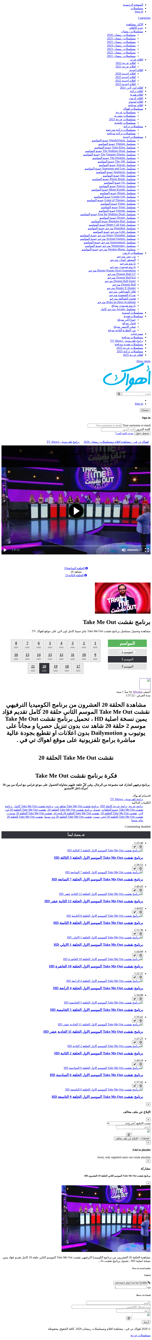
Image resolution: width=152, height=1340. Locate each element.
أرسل (146, 1322)
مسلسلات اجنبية (133, 136)
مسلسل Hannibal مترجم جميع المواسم (112, 228)
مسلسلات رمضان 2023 (121, 49)
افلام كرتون (136, 98)
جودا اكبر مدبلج (126, 319)
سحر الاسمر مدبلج (124, 326)
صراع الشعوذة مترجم (122, 295)
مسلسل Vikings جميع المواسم (117, 143)
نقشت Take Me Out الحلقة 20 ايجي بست (118, 816)
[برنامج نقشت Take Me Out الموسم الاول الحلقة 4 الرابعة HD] (104, 980)
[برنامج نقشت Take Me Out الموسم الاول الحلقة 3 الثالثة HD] (105, 850)
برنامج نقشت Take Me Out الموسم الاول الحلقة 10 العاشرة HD (96, 966)
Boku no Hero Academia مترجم (117, 302)
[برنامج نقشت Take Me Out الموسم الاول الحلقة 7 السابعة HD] (104, 872)
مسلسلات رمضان (132, 31)
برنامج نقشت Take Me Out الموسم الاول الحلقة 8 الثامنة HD (98, 923)
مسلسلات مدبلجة (132, 337)
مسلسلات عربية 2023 (122, 119)
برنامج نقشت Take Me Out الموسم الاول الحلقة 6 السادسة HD (96, 1075)
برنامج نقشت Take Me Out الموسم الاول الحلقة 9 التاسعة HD (97, 1097)
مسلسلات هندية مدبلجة (129, 344)
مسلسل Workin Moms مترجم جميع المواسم (109, 249)
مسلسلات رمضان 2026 (121, 34)
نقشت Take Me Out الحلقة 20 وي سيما (68, 816)
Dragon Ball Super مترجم (120, 281)
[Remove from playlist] (134, 847)
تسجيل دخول (142, 433)
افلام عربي (136, 59)
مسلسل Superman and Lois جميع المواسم (110, 168)
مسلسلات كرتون (132, 252)
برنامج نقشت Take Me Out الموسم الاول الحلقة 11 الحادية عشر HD (93, 1032)
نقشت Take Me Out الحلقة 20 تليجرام (76, 813)
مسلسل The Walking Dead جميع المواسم (110, 150)
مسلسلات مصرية (125, 115)
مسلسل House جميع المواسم (118, 193)
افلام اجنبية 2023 (125, 84)
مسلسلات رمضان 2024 (121, 45)
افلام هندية (136, 94)
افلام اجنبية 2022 (125, 80)
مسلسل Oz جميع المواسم (120, 182)
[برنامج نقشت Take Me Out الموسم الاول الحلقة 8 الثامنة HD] (105, 915)
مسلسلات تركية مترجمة (121, 129)
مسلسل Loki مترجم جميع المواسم (114, 231)
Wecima (137, 691)
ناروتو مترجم (128, 263)
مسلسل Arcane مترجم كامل (118, 309)
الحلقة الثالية (74, 575)
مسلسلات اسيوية (132, 312)
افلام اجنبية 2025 (125, 77)
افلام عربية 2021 (125, 66)
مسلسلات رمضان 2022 (121, 52)
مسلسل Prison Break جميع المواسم (114, 179)
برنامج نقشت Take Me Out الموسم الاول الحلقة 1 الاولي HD (98, 945)
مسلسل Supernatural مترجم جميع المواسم (110, 242)
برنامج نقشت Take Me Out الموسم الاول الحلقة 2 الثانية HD (98, 1053)
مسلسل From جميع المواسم (118, 207)
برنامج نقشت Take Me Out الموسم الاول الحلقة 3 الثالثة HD (98, 858)
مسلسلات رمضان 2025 (121, 38)
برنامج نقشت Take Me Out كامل (34, 806)
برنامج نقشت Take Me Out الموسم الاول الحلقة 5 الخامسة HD (96, 1010)
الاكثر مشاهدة (134, 24)
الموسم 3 (127, 666)
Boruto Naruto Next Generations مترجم (112, 270)
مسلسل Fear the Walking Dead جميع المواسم (108, 214)
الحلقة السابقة (74, 568)
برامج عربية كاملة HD (113, 806)
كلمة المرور (143, 429)
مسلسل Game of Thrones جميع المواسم (111, 200)
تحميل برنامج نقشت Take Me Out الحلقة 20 (74, 809)
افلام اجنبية (136, 70)
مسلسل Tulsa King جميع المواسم (115, 147)
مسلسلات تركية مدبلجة (121, 133)
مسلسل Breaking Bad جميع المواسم (113, 221)
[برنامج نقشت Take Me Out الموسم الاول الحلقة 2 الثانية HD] (105, 1046)
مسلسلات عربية (126, 112)
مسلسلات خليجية (125, 122)
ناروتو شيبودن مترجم (123, 267)
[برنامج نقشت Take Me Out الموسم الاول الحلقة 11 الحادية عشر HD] (100, 1024)
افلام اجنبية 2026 (125, 73)
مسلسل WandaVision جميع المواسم (114, 140)
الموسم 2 (127, 659)
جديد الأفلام (136, 27)
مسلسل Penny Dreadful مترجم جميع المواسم (108, 235)
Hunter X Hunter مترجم (121, 288)
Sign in (139, 11)
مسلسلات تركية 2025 (130, 351)
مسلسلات (137, 8)
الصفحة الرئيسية (133, 4)
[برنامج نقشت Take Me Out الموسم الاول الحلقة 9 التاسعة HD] (104, 1089)
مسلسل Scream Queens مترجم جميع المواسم (108, 238)
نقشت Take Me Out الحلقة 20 (119, 813)
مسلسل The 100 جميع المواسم (117, 161)
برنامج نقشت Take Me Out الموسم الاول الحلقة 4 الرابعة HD (98, 988)
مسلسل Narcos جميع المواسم (117, 186)
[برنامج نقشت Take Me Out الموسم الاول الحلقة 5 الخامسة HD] (103, 1002)
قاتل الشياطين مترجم (122, 291)
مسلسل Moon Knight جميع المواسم (113, 189)
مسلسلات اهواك (133, 108)
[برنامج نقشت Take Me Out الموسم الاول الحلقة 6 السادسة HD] (103, 1067)
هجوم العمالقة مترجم (123, 298)
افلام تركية (136, 91)
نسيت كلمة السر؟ (124, 433)
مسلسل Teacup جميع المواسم (117, 165)
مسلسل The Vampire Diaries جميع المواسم (109, 154)
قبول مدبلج (129, 323)
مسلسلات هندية (133, 316)
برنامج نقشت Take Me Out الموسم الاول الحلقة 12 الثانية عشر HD (93, 901)
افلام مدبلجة (135, 105)
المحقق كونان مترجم (123, 259)
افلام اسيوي (135, 101)
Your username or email (137, 425)
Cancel (145, 1138)
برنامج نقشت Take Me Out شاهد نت (77, 806)
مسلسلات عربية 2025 (129, 347)
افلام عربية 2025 (133, 354)
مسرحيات (137, 333)
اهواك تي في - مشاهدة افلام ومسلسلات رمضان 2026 (116, 441)
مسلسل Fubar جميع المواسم (118, 203)
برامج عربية (136, 806)
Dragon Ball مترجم (124, 284)
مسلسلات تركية (133, 126)
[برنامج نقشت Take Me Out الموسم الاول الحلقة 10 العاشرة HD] (103, 959)
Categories (144, 17)
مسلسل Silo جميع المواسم (119, 175)
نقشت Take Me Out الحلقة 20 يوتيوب (29, 813)
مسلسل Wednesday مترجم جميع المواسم (110, 245)
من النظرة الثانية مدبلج (122, 330)
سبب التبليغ (143, 1123)
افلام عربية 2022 (125, 63)
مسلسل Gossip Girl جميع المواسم (115, 196)
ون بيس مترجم (126, 256)
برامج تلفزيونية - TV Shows (126, 340)
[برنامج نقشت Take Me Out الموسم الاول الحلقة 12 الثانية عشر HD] (101, 893)
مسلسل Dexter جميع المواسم (117, 217)
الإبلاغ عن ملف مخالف (126, 1138)
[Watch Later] (140, 847)
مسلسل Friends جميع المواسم (117, 210)
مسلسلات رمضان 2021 (121, 56)
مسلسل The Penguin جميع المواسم (114, 158)
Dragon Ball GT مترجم (122, 274)
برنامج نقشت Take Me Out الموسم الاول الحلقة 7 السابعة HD (97, 879)
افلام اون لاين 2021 (131, 87)
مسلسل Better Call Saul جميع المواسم (112, 224)
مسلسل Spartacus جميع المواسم (116, 172)
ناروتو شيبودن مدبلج (123, 305)
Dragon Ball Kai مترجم (121, 277)
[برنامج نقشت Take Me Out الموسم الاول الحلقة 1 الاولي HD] (105, 937)
